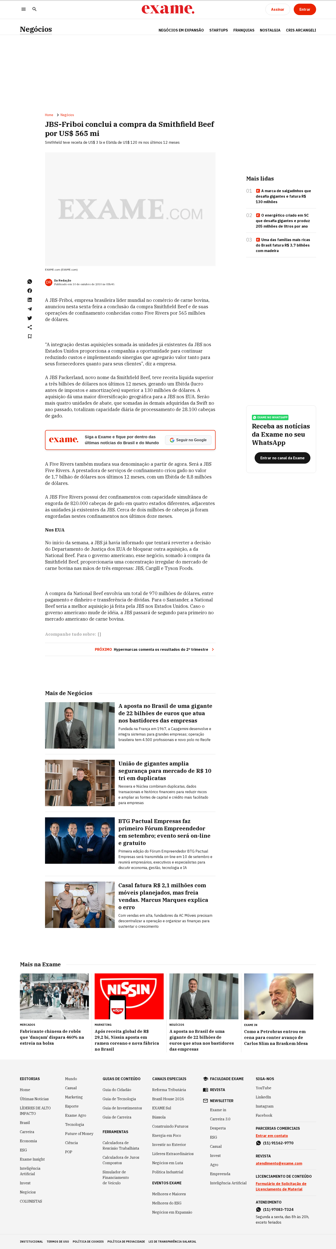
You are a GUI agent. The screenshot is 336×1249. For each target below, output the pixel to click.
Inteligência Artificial (30, 1171)
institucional (31, 1241)
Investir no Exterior (169, 1144)
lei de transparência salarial (172, 1241)
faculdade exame (227, 1078)
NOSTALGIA (270, 30)
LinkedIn (263, 1097)
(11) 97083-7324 (278, 1209)
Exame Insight (32, 1159)
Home (49, 115)
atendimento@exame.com (279, 1163)
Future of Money (79, 1133)
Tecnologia (74, 1124)
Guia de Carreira (117, 1117)
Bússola (159, 1117)
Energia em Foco (166, 1135)
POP (68, 1152)
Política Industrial (167, 1172)
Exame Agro (75, 1115)
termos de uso (58, 1241)
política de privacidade (126, 1241)
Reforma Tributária (169, 1089)
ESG (23, 1150)
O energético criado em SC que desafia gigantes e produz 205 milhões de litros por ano (283, 221)
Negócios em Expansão (172, 1212)
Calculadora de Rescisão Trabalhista (121, 1145)
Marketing (74, 1097)
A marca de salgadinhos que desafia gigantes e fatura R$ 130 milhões (283, 196)
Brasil (25, 1122)
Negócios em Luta (167, 1163)
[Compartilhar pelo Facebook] (29, 290)
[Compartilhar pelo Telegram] (29, 309)
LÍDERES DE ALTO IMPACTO (35, 1111)
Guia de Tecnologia (119, 1099)
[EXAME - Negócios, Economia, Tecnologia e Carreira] (168, 9)
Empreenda (220, 1174)
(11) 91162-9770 (278, 1143)
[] (99, 634)
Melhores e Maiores (169, 1194)
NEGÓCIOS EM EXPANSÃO (181, 30)
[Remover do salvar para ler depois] (29, 336)
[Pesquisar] (34, 9)
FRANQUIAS (243, 30)
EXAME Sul (161, 1108)
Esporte (72, 1106)
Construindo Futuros (170, 1126)
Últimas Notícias (34, 1099)
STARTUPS (218, 30)
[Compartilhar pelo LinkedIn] (29, 300)
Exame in (218, 1110)
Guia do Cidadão (117, 1089)
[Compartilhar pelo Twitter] (29, 318)
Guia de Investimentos (122, 1108)
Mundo (71, 1078)
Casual (71, 1088)
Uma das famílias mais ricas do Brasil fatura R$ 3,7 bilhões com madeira (283, 245)
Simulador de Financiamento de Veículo (116, 1177)
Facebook (264, 1115)
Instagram (265, 1106)
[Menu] (23, 9)
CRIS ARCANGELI (301, 30)
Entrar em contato (272, 1135)
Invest (25, 1183)
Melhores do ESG (166, 1203)
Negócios (36, 29)
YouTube (263, 1088)
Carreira (27, 1131)
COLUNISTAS (31, 1201)
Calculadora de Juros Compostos (121, 1160)
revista (217, 1089)
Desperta (218, 1128)
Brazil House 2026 (168, 1099)
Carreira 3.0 (220, 1119)
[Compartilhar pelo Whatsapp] (29, 281)
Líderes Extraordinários (173, 1153)
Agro (214, 1164)
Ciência (71, 1142)
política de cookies (88, 1241)
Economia (28, 1141)
